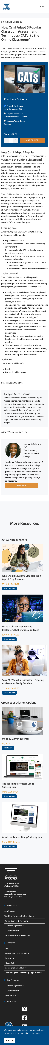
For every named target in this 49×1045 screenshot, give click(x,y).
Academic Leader (11, 931)
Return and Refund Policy (15, 968)
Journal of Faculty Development (18, 935)
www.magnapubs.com (13, 897)
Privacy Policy (10, 963)
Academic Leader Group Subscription (22, 837)
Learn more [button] (35, 1033)
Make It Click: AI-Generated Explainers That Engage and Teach (20, 628)
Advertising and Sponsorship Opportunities (23, 973)
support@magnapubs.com (15, 894)
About (7, 948)
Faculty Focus (10, 995)
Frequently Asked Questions (16, 953)
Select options (9, 588)
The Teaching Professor (14, 926)
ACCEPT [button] (9, 1040)
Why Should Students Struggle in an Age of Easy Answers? (21, 577)
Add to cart (32, 140)
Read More (22, 485)
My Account (9, 958)
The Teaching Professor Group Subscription (18, 785)
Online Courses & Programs (16, 921)
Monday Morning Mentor (15, 738)
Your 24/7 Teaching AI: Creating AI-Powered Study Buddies (23, 682)
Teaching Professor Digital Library (19, 916)
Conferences (9, 911)
